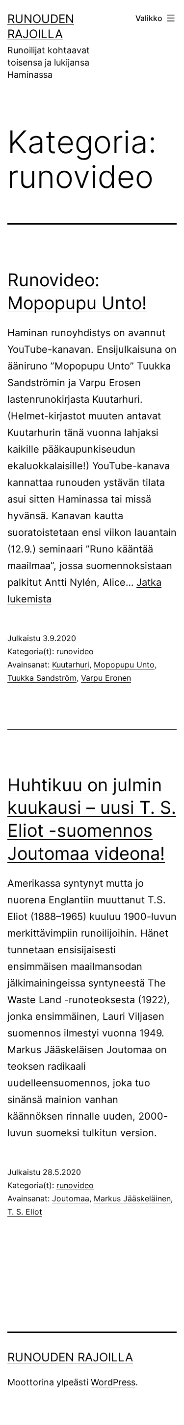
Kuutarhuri (70, 664)
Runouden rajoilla (70, 1357)
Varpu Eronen (106, 678)
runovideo (75, 651)
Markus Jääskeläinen (132, 1198)
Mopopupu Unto (124, 664)
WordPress (113, 1382)
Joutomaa (70, 1198)
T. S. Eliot (24, 1212)
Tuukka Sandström (42, 678)
